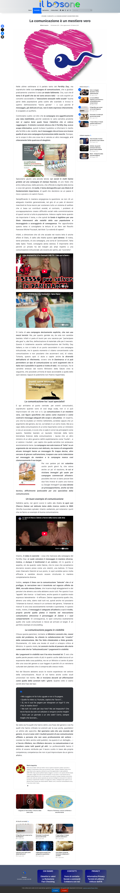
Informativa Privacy (96, 876)
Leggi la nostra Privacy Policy (90, 888)
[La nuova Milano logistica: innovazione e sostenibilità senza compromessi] (84, 100)
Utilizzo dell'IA (95, 881)
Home (30, 10)
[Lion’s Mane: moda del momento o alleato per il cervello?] (64, 846)
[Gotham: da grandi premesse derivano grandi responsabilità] (84, 148)
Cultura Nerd (54, 10)
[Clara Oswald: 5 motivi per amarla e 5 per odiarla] (84, 141)
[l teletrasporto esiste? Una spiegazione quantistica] (44, 846)
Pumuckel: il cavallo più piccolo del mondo (42, 835)
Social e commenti (72, 879)
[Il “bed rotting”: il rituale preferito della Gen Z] (64, 829)
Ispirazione (45, 10)
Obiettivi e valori (48, 876)
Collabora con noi (72, 881)
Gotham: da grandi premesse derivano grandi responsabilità (96, 147)
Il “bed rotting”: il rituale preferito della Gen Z (62, 835)
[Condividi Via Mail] (2, 37)
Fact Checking (48, 881)
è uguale (55, 890)
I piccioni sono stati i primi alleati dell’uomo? (23, 853)
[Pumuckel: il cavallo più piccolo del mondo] (44, 829)
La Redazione (48, 879)
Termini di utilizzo (96, 879)
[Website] (28, 786)
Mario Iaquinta (45, 25)
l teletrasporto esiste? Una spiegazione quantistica (43, 853)
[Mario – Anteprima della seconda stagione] (84, 156)
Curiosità (36, 10)
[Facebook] (2, 26)
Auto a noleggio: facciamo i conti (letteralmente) (94, 91)
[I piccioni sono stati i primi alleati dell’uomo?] (24, 846)
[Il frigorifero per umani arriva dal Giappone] (24, 829)
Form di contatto (71, 876)
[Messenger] (2, 33)
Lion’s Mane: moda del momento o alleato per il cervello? (62, 854)
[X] (2, 29)
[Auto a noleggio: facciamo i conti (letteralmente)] (84, 92)
